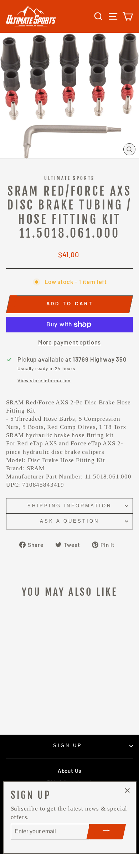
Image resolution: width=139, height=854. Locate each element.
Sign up (67, 745)
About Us (69, 770)
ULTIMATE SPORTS (69, 178)
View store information (43, 380)
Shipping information (69, 505)
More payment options (69, 342)
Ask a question (69, 521)
